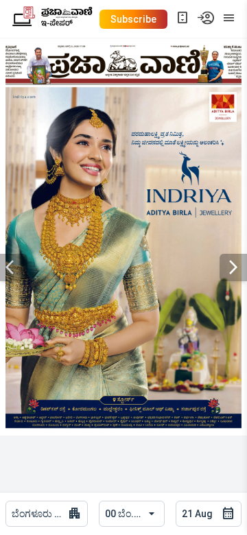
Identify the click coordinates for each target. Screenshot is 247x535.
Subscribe (133, 19)
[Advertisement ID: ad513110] (123, 258)
